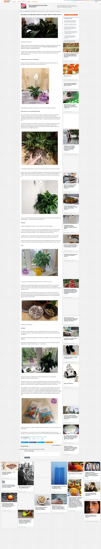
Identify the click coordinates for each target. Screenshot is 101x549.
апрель (42, 438)
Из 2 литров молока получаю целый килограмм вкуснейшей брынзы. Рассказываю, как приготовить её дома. (71, 437)
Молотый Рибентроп (68, 383)
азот (38, 438)
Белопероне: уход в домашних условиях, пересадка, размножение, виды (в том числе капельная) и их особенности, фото (70, 28)
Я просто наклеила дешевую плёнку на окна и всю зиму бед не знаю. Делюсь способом (71, 245)
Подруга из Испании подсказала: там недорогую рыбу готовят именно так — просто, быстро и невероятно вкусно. (91, 474)
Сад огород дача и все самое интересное (38, 6)
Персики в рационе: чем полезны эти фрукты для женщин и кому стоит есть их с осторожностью (42, 529)
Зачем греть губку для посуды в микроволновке (71, 357)
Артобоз (65, 387)
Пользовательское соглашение (69, 40)
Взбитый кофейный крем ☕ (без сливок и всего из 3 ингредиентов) (75, 523)
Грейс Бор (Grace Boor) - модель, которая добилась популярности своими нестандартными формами (70, 21)
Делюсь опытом (67, 75)
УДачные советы (66, 232)
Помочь (34, 438)
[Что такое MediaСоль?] (99, 0)
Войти (96, 1)
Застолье (65, 60)
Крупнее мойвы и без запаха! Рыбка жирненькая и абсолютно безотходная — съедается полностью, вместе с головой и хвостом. (71, 32)
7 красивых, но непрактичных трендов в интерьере (70, 339)
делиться (25, 438)
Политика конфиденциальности (69, 41)
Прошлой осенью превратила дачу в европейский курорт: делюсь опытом (70, 84)
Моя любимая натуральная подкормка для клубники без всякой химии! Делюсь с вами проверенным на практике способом (70, 291)
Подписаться (71, 14)
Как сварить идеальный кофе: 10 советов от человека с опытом (70, 255)
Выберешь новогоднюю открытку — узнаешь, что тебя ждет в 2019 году (70, 24)
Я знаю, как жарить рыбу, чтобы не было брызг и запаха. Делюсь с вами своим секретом (71, 207)
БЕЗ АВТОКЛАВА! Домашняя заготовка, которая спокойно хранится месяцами (8, 486)
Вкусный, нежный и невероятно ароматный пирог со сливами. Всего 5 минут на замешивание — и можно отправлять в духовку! (70, 448)
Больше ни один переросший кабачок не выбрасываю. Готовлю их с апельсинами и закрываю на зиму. (25, 521)
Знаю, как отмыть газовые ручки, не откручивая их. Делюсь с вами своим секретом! (70, 186)
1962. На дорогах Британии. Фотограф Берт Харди (25, 487)
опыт (30, 438)
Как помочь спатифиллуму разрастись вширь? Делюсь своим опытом (49, 11)
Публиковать (27, 457)
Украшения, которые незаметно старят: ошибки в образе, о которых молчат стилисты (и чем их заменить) (58, 507)
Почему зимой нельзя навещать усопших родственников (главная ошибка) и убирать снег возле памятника (70, 37)
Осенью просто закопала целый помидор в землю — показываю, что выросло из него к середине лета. (8, 505)
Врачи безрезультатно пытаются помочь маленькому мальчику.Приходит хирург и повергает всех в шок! (71, 319)
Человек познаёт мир (67, 343)
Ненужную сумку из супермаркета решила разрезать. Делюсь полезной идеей (70, 227)
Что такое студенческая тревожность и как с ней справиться (90, 494)
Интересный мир (66, 260)
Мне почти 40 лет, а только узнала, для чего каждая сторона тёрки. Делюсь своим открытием (70, 106)
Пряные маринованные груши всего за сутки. (58, 536)
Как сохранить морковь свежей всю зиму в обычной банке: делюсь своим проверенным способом (71, 55)
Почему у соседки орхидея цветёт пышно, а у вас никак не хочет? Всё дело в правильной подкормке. (71, 417)
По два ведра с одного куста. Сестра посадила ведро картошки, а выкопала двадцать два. (8, 542)
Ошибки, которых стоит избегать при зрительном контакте (91, 516)
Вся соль (21, 11)
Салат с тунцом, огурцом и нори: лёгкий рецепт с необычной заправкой (41, 508)
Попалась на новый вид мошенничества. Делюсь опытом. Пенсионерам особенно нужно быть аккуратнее (69, 148)
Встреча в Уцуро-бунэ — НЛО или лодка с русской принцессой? (8, 473)
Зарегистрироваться (90, 1)
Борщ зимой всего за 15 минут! (75, 473)
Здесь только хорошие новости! (69, 79)
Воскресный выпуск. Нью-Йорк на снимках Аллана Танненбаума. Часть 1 (59, 487)
